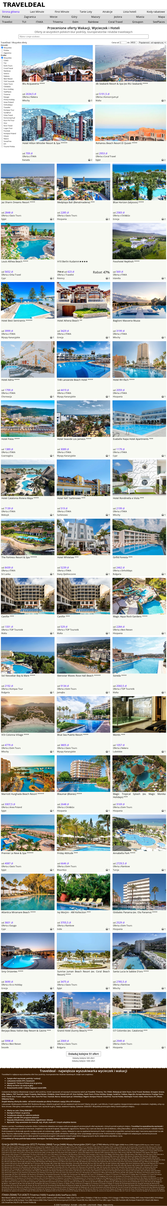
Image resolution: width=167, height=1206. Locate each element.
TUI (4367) (23, 1194)
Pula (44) (99, 1163)
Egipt (98, 159)
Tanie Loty (86, 11)
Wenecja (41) (154, 1163)
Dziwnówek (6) (52, 1185)
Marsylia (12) (120, 1178)
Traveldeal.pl (65, 1205)
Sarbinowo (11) (15, 1180)
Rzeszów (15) (41, 1176)
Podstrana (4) (144, 1187)
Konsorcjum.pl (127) (64, 1200)
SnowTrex (7, 141)
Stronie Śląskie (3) (110, 1189)
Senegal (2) (146, 1191)
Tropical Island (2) (136, 1191)
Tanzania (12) (91, 1178)
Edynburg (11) (77, 1180)
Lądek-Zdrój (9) (43, 1182)
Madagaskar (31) (39, 1169)
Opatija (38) (130, 1165)
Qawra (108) (82, 1156)
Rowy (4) (108, 1187)
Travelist (7, 22)
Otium (6, 136)
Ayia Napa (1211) (80, 1147)
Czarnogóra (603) (81, 1149)
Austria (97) (116, 1156)
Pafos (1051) (101, 1147)
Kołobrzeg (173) (27, 1154)
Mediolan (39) (101, 1165)
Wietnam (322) (126, 1151)
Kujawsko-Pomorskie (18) (55, 1174)
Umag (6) (140, 1183)
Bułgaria (117, 574)
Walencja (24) (63, 1171)
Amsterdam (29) (57, 1169)
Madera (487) (130, 1149)
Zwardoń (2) (110, 1191)
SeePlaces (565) (68, 1194)
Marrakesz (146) (133, 1154)
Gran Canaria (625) (49, 1149)
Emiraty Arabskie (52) (134, 1161)
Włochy (26, 100)
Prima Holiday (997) (131, 1197)
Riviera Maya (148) (121, 1154)
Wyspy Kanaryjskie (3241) (79, 1144)
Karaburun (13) (21, 1178)
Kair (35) (67, 1167)
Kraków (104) (100, 1156)
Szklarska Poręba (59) (32, 1161)
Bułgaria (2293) (139, 1145)
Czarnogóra (7, 455)
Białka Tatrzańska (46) (75, 1163)
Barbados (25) (47, 1171)
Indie (59, 929)
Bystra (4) (56, 1189)
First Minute (62, 11)
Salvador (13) (129, 1176)
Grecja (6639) (9, 1144)
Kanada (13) (30, 1178)
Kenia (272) (8, 1152)
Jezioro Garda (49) (18, 1163)
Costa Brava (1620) (12, 1147)
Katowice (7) (97, 1183)
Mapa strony (108, 1205)
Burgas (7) (111, 1183)
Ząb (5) (101, 1185)
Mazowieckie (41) (10, 1165)
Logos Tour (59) (112, 1200)
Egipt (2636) (119, 1144)
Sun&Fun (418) (11, 1200)
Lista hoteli (129, 11)
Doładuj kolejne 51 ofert (83, 1054)
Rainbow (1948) (64, 1197)
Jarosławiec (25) (30, 1171)
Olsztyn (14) (95, 1176)
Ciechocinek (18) (75, 1174)
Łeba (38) (123, 1165)
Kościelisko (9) (52, 1182)
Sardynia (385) (38, 1151)
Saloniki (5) (121, 1185)
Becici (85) (131, 1158)
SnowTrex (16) (10, 1202)
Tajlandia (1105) (91, 1147)
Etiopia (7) (104, 1183)
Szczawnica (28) (67, 1169)
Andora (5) (65, 1187)
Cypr (3, 278)
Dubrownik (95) (9, 1158)
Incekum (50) (9, 1163)
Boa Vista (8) (24, 1183)
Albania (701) (153, 1147)
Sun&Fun (7, 112)
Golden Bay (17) (136, 1174)
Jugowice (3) (15, 1191)
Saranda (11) (24, 1180)
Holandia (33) (123, 1167)
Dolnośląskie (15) (69, 1176)
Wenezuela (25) (9, 1171)
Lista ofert (82, 1205)
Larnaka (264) (50, 1152)
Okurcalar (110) (64, 1156)
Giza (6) (37, 1185)
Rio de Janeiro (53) (114, 1161)
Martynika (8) (110, 1182)
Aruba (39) (117, 1165)
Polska (6, 50)
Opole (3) (147, 1189)
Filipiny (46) (64, 1163)
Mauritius (62, 869)
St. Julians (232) (81, 1152)
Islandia (117, 278)
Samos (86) (84, 1158)
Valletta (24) (72, 1171)
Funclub (7, 131)
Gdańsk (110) (74, 1156)
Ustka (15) (33, 1176)
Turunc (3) (101, 1189)
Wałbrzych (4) (85, 1187)
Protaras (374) (47, 1151)
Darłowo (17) (145, 1174)
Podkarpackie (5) (154, 1185)
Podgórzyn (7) (88, 1183)
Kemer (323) (117, 1151)
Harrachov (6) (23, 1185)
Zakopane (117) (30, 1156)
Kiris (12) (127, 1178)
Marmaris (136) (151, 1154)
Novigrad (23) (116, 1171)
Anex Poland (9, 102)
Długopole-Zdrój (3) (52, 1191)
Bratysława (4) (63, 1189)
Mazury (95, 17)
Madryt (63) (135, 1160)
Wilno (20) (105, 1172)
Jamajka (61, 692)
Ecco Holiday (9, 89)
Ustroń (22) (8, 1172)
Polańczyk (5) (145, 1185)
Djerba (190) (149, 1152)
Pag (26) (116, 1169)
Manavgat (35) (51, 1167)
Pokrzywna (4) (135, 1187)
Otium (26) (149, 1200)
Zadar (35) (43, 1167)
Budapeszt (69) (63, 1160)
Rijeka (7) (69, 1183)
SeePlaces (159, 22)
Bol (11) (107, 1180)
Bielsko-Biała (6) (62, 1185)
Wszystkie (7, 48)
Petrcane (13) (138, 1176)
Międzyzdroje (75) (40, 1160)
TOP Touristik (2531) (38, 1197)
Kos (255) (58, 1152)
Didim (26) (141, 1169)
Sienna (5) (114, 1185)
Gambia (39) (109, 1165)
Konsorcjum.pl (9, 118)
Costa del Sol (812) (128, 1147)
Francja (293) (153, 1151)
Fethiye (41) (19, 1165)
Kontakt (74, 1205)
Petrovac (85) (115, 1158)
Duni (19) (17, 1174)
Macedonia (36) (26, 1167)
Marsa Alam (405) (10, 1151)
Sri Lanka (5, 574)
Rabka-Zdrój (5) (135, 1185)
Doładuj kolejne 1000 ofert (83, 1061)
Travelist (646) (53, 1194)
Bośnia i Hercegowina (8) (11, 1183)
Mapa (161, 17)
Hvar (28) (93, 1169)
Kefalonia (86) (92, 1158)
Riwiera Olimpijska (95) (135, 1156)
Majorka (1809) (149, 1145)
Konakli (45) (86, 1163)
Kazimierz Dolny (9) (64, 1182)
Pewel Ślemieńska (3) (137, 1189)
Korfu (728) (145, 1147)
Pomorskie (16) (9, 1176)
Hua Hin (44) (106, 1163)
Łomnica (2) (102, 1191)
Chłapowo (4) (48, 1189)
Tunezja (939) (118, 1147)
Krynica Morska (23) (127, 1171)
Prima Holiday (9, 99)
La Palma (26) (124, 1169)
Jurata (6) (16, 1185)
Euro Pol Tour (9, 120)
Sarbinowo (62, 514)
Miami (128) (11, 1156)
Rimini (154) (85, 1154)
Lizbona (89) (40, 1158)
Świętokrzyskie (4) (74, 1187)
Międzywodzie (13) (10, 1178)
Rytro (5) (127, 1185)
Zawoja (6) (118, 1183)
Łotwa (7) (48, 1183)
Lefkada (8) (118, 1182)
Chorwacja (6, 396)
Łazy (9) (17, 1182)
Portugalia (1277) (69, 1147)
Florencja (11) (59, 1180)
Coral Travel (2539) (23, 1197)
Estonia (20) (119, 1172)
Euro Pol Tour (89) (99, 1200)
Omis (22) (59, 1172)
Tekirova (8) (88, 1182)
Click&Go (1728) (91, 1197)
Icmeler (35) (74, 1167)
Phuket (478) (138, 1149)
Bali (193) (133, 1152)
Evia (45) (93, 1163)
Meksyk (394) (21, 1151)
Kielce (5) (35, 1187)
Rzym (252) (64, 1152)
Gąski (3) (29, 1191)
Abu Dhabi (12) (145, 1178)
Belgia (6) (78, 1185)
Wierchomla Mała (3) (91, 1189)
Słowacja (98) (108, 1156)
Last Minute (37, 11)
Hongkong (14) (103, 1176)
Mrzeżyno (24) (81, 1171)
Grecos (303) (38, 1200)
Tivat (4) (92, 1187)
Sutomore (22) (26, 1172)
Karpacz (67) (82, 1160)
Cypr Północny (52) (147, 1161)
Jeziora (118, 17)
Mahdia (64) (119, 1160)
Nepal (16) (17, 1176)
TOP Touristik (9, 81)
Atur (5, 123)
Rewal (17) (109, 1174)
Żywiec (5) (95, 1185)
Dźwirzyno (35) (83, 1167)
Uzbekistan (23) (99, 1171)
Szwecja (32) (131, 1167)
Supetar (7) (62, 1183)
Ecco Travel (8, 125)
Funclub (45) (124, 1200)
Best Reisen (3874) (9, 1197)
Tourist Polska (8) (29, 1202)
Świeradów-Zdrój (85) (104, 1158)
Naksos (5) (13, 1187)
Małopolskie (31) (28, 1169)
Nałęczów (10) (134, 1180)
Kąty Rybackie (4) (154, 1187)
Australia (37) (17, 1167)
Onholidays (8, 105)
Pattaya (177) (18, 1154)
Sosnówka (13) (120, 1176)
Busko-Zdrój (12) (135, 1178)
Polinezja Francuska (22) (47, 1172)
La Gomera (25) (19, 1171)
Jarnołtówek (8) (135, 1182)
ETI (5, 144)
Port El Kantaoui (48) (36, 1163)
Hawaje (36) (35, 1167)
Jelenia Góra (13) (39, 1178)
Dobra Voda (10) (10, 1182)
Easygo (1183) (118, 1197)
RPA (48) (27, 1163)
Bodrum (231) (90, 1152)
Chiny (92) (26, 1158)
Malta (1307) (59, 1147)
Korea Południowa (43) (136, 1163)
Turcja (116, 869)
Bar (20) (125, 1172)
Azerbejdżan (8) (39, 1183)
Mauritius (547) (102, 1149)
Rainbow (93, 22)
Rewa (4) (114, 1187)
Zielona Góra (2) (119, 1191)
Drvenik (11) (92, 1180)
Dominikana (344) (76, 1151)
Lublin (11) (51, 1180)
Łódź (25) (148, 1169)
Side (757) (138, 1147)
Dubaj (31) (48, 1169)
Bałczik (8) (31, 1183)
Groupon (137, 22)
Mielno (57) (64, 1161)
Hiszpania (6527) (27, 1144)
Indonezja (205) (109, 1152)
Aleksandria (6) (86, 1185)
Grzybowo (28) (100, 1169)
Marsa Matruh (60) (19, 1161)
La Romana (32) (147, 1167)
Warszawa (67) (72, 1160)
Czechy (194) (125, 1152)
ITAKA (39, 22)
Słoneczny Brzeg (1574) (37, 1147)
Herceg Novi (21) (87, 1172)
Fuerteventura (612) (69, 1149)
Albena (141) (142, 1154)
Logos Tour (8, 128)
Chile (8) (152, 1182)
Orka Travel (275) (49, 1200)
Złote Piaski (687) (22, 1149)
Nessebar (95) (147, 1156)
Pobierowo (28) (77, 1169)
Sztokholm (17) (101, 1174)
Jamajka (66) (95, 1160)
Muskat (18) (43, 1174)
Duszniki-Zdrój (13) (51, 1178)
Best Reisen (8, 79)
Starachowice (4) (100, 1187)
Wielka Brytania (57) (54, 1161)
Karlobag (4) (24, 1189)
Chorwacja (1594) (23, 1147)
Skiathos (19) (141, 1172)
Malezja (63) (128, 1160)
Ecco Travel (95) (78, 1200)
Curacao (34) (114, 1167)
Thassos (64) (111, 1160)
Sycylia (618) (59, 1149)
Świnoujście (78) (10, 1160)
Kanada (26, 159)
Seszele (5, 1047)
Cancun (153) (103, 1154)
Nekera (6, 76)
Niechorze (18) (34, 1174)
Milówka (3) (7, 1191)
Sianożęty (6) (147, 1183)
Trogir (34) (99, 1167)
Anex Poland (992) (147, 1197)
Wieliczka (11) (154, 1178)
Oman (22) (65, 1172)
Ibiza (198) (117, 1152)
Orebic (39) (92, 1165)
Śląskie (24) (55, 1171)
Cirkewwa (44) (115, 1163)
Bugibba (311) (144, 1151)
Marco (6, 138)
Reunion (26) (110, 1169)
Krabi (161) (43, 1154)
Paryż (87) (77, 1158)
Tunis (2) (127, 1191)
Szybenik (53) (104, 1161)
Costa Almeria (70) (52, 1160)
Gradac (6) (31, 1185)
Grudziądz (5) (50, 1187)
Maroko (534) (121, 1149)
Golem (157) (58, 1154)
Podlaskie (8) (102, 1182)
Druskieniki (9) (80, 1182)
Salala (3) (127, 1189)
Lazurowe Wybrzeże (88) (58, 1158)
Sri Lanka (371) (57, 1151)
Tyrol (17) (93, 1174)
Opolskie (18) (25, 1174)
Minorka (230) (99, 1152)
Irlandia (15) (60, 1176)
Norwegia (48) (48, 1163)
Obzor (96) (124, 1156)
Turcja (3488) (59, 1144)
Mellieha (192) (140, 1152)
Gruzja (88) (70, 1158)
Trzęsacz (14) (79, 1176)
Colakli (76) (30, 1160)
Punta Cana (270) (18, 1152)
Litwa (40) (58, 1165)
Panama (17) (117, 1174)
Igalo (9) (72, 1182)
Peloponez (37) (148, 1165)
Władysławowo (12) (80, 1178)
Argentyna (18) (85, 1174)
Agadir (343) (86, 1151)
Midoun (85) (123, 1158)
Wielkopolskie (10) (115, 1180)
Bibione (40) (76, 1165)
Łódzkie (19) (132, 1172)
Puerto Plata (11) (42, 1180)
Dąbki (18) (66, 1174)
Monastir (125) (20, 1156)
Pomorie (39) (85, 1165)
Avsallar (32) (8, 1169)
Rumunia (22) (35, 1172)
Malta (98, 100)
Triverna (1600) (38, 1194)
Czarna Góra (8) (145, 1182)
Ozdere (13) (146, 1176)
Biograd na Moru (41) (30, 1165)
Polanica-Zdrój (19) (151, 1172)
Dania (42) (146, 1163)
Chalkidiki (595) (92, 1149)
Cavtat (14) (111, 1176)
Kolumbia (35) (60, 1167)
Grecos (6, 73)
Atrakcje (107, 11)
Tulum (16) (153, 1174)
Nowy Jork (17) (126, 1174)
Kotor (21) (79, 1172)
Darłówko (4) (40, 1189)
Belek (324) (93, 1151)
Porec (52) (124, 1161)
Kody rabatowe (156, 11)
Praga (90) (33, 1158)
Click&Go (7, 86)
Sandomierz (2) (154, 1191)
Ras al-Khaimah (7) (78, 1183)
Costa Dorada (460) (149, 1149)
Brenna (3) (84, 1191)
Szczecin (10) (126, 1180)
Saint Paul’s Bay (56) (75, 1161)
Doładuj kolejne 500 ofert (83, 1058)
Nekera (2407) (52, 1197)
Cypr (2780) (97, 1144)
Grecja (116, 219)
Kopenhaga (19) (9, 1174)
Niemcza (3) (154, 1189)
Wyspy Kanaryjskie (10, 337)
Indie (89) (48, 1158)
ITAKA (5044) (9, 1194)
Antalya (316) (135, 1151)
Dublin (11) (85, 1180)
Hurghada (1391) (49, 1147)
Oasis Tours (8, 84)
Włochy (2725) (109, 1144)
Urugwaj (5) (106, 1185)
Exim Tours (8, 66)
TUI (24, 22)
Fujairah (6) (43, 1185)
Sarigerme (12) (100, 1178)
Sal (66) (88, 1160)
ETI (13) (19, 1202)
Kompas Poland (10, 133)
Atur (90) (88, 1200)
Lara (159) (50, 1154)
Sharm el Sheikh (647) (35, 1149)
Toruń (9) (23, 1182)
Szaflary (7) (54, 1183)
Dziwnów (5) (58, 1187)
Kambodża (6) (8, 1185)
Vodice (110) (55, 1156)
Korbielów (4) (8, 1189)
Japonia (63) (143, 1160)
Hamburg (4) (32, 1189)
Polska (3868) (45, 1144)
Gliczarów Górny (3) (39, 1191)
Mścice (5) (20, 1187)
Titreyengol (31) (18, 1169)
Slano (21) (72, 1172)
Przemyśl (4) (127, 1187)
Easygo (6, 97)
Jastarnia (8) (126, 1182)
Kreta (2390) (129, 1145)
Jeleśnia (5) (41, 1187)
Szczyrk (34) (106, 1167)
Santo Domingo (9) (32, 1182)
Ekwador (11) (68, 1180)
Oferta (25, 97)
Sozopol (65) (103, 1160)
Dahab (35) (91, 1167)
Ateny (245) (71, 1152)
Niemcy (61, 278)
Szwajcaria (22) (16, 1172)
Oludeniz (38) (139, 1165)
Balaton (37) (8, 1167)
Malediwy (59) (43, 1161)
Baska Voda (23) (152, 1171)
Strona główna (10, 11)
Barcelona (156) (76, 1154)
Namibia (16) (25, 1176)
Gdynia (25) (38, 1171)
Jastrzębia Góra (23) (140, 1171)
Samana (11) (32, 1180)
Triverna (58, 22)
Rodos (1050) (109, 1147)
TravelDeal (5, 42)
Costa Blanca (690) (11, 1149)
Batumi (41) (40, 1165)
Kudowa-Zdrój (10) (145, 1180)
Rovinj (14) (87, 1176)
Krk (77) (24, 1160)
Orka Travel (8, 115)
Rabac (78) (18, 1160)
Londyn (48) (56, 1163)
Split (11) (7, 1180)
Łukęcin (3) (81, 1189)
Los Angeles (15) (50, 1176)
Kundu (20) (111, 1172)
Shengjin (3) (120, 1189)
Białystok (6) (71, 1185)
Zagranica (7, 53)
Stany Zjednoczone (66, 574)
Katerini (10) (155, 1180)
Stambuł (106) (90, 1156)
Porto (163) (36, 1154)
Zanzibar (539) (111, 1149)
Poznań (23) (108, 1171)
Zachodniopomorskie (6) (129, 1183)
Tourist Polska (9, 146)
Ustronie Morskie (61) (154, 1160)
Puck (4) (120, 1187)
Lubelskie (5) (27, 1187)
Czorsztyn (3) (69, 1191)
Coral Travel (115, 22)
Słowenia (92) (18, 1158)
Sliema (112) (39, 1156)
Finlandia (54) (95, 1161)
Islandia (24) (90, 1171)
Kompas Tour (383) (25, 1200)
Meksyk (5, 514)
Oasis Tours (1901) (78, 1197)
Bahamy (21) (97, 1172)
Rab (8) (95, 1182)
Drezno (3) (61, 1191)
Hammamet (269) (39, 1152)
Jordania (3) (23, 1191)
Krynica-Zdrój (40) (66, 1165)
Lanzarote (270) (29, 1152)
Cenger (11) (100, 1180)
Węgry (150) (111, 1154)
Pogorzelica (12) (110, 1178)
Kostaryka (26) (133, 1169)
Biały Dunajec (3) (93, 1191)
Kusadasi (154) (94, 1154)
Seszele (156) (66, 1154)
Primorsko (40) (49, 1165)
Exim (75, 22)
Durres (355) (66, 1151)
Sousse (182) (9, 1154)
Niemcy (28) (86, 1169)
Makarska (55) (86, 1161)
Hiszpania (62, 219)
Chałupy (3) (76, 1191)
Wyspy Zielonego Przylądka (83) (144, 1158)
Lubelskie (117, 751)
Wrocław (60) (9, 1161)
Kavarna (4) (16, 1189)
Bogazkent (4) (73, 1189)
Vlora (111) (47, 1156)
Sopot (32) (139, 1167)
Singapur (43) (124, 1163)
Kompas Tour (9, 110)
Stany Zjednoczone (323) (105, 1151)
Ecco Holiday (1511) (105, 1197)
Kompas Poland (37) (137, 1200)
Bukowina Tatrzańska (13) (66, 1178)
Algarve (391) (29, 1151)
